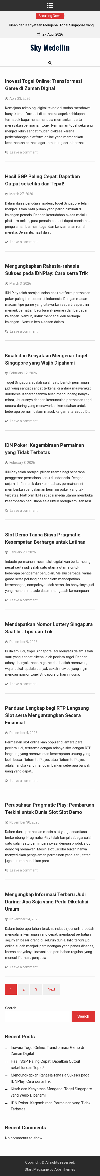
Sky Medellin (50, 47)
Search (10, 1008)
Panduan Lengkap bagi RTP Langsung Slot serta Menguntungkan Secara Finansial (47, 715)
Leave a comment (24, 152)
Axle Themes (64, 1169)
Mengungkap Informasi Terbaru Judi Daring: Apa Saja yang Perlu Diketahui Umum (46, 902)
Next (51, 989)
